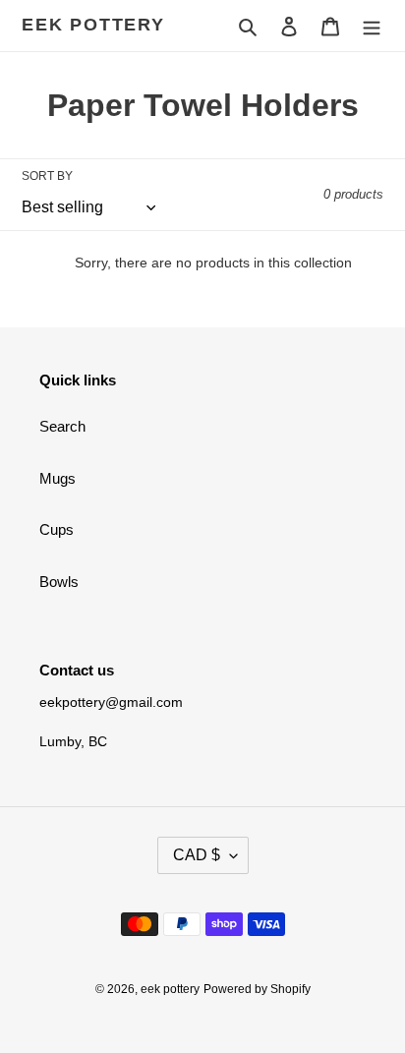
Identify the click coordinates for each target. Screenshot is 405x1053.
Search (62, 426)
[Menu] (371, 26)
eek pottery (93, 24)
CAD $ (196, 855)
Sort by (47, 176)
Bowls (59, 581)
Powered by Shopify (257, 989)
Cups (56, 529)
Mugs (57, 478)
